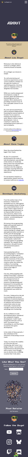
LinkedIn (21, 180)
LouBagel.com (8, 2)
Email (6, 369)
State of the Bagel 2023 (16, 130)
